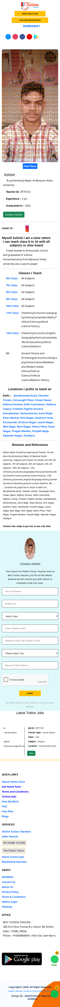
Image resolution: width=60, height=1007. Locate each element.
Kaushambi (10, 422)
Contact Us (8, 882)
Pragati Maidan (21, 431)
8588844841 (31, 26)
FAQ (4, 806)
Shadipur (29, 435)
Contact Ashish (13, 214)
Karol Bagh (45, 413)
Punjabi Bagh (40, 431)
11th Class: (12, 313)
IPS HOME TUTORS (14, 843)
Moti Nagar (24, 426)
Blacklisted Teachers (14, 862)
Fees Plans (30, 166)
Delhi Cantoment (34, 404)
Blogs (5, 816)
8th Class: (11, 292)
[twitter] (9, 949)
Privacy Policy (10, 892)
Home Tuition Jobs (13, 857)
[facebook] (15, 949)
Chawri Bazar (43, 400)
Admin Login (10, 901)
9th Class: (11, 299)
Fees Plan (7, 811)
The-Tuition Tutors (13, 850)
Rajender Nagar (12, 435)
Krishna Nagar (27, 422)
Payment (11, 991)
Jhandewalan (11, 413)
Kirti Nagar (27, 417)
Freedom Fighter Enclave (28, 409)
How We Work (10, 801)
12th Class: (12, 333)
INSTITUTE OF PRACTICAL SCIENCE (39, 997)
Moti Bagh (9, 426)
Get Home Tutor (11, 786)
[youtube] (26, 949)
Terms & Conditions (14, 897)
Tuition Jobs (9, 796)
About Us (7, 887)
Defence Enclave (13, 404)
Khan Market (11, 417)
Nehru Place (39, 426)
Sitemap (7, 906)
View (27, 753)
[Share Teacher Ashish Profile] (16, 227)
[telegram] (4, 949)
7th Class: (11, 285)
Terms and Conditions (15, 791)
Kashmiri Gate (44, 417)
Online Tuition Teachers (16, 831)
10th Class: (12, 306)
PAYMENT (7, 877)
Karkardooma (29, 413)
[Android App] (22, 958)
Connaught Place (23, 400)
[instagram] (21, 949)
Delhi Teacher (10, 836)
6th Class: (11, 278)
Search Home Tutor (13, 781)
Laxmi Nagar (45, 422)
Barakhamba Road (25, 395)
